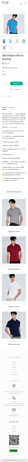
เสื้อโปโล (9, 52)
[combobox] (8, 74)
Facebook (14, 426)
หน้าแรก (14, 362)
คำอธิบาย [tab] (4, 107)
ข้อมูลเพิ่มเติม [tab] (11, 107)
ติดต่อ (14, 372)
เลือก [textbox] (4, 74)
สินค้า (14, 364)
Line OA (14, 431)
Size (3, 71)
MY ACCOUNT (14, 374)
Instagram (14, 429)
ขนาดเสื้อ (14, 367)
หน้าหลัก (4, 52)
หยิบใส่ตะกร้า (16, 83)
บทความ (14, 369)
